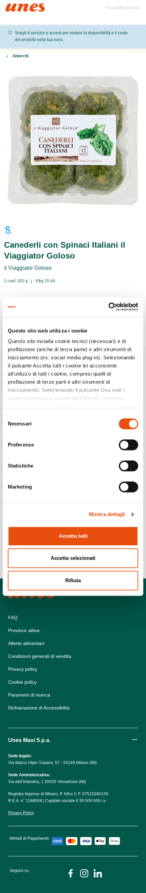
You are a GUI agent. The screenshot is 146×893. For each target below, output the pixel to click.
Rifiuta (73, 580)
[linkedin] (98, 873)
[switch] (128, 444)
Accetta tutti (73, 536)
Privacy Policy (21, 813)
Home (12, 6)
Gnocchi (21, 56)
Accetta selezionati (73, 558)
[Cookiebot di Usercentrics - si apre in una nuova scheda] (108, 306)
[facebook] (71, 873)
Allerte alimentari (26, 643)
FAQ (13, 617)
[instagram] (84, 873)
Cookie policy (22, 682)
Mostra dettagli (107, 514)
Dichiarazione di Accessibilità (39, 707)
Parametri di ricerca (29, 695)
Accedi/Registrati (123, 7)
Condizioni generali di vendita (39, 656)
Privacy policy (22, 669)
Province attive (24, 630)
